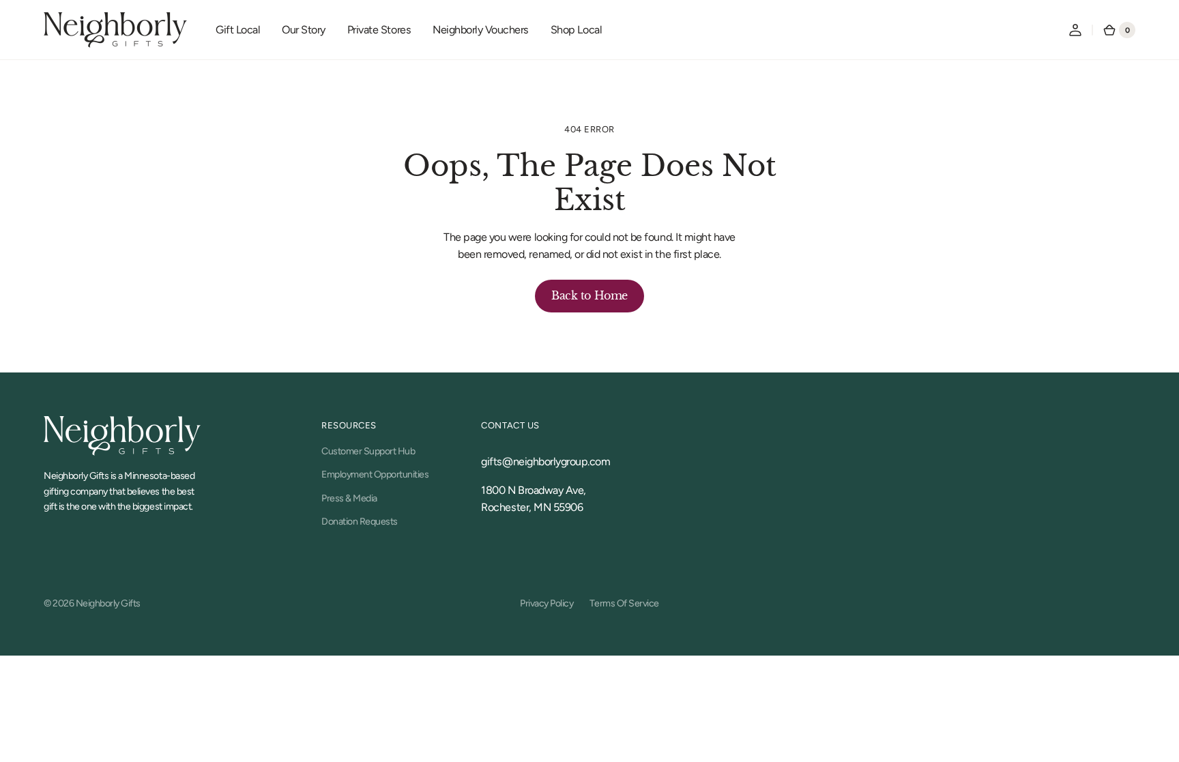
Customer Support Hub (368, 451)
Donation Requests (359, 521)
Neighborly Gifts (108, 603)
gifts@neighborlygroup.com (545, 461)
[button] (1075, 30)
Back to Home (589, 295)
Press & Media (349, 498)
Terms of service (624, 603)
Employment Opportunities (374, 474)
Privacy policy (546, 603)
